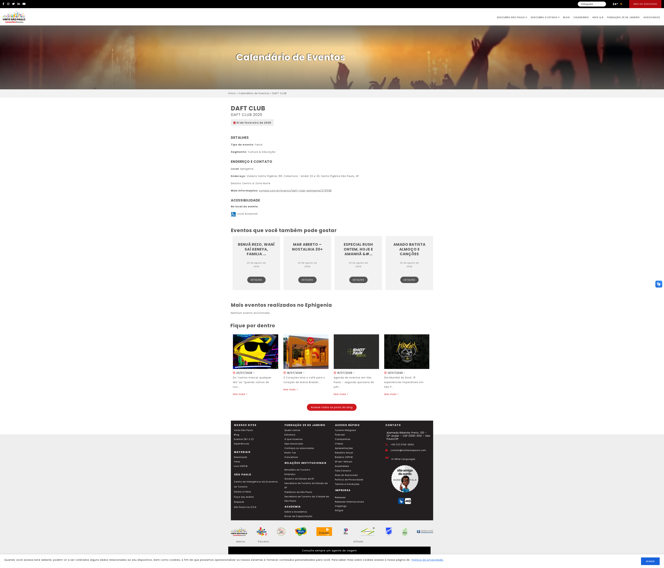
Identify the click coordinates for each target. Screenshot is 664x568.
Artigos (339, 510)
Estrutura (289, 434)
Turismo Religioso (345, 430)
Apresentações (344, 448)
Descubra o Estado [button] (544, 17)
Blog (566, 17)
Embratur (290, 474)
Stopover (239, 502)
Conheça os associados (299, 448)
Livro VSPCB (241, 466)
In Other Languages (403, 459)
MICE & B (598, 17)
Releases (340, 497)
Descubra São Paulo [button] (511, 17)
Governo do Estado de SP (299, 478)
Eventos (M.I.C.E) (244, 439)
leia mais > (240, 394)
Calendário (581, 17)
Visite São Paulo (243, 430)
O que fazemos (293, 439)
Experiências (241, 443)
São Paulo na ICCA (245, 507)
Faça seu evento (244, 497)
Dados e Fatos (242, 491)
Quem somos (292, 430)
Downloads (240, 457)
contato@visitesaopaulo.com (408, 450)
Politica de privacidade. (428, 560)
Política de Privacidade (349, 479)
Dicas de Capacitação (298, 516)
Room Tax (290, 452)
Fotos (237, 461)
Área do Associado (645, 4)
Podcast (340, 434)
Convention (291, 457)
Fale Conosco (343, 470)
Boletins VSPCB (344, 457)
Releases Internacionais (349, 501)
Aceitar (650, 561)
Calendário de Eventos (254, 93)
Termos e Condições (347, 484)
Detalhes (256, 279)
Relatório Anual (344, 452)
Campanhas (343, 439)
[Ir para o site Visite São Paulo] (12, 16)
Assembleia (342, 466)
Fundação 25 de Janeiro (623, 17)
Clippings (341, 506)
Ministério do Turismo (297, 469)
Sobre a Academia (295, 511)
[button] (658, 284)
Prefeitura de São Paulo (298, 492)
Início (232, 93)
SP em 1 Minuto (343, 461)
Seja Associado (293, 443)
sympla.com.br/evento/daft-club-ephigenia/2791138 (295, 190)
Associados (651, 17)
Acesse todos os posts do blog (332, 407)
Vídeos (339, 443)
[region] (332, 561)
